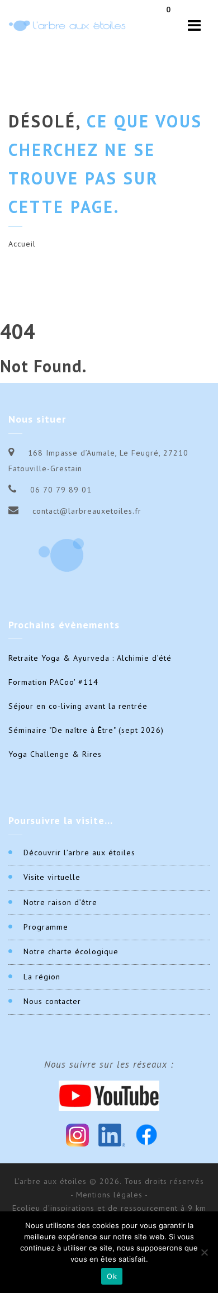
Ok (112, 1276)
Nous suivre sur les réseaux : (109, 1064)
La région (41, 977)
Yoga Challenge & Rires (55, 754)
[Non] (204, 1252)
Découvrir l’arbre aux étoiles (79, 852)
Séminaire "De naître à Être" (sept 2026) (86, 730)
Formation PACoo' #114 (53, 682)
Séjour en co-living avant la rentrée (78, 706)
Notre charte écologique (71, 951)
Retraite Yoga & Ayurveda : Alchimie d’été (90, 658)
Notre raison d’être (60, 902)
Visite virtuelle (51, 877)
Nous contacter (52, 1001)
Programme (45, 927)
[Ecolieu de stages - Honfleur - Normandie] (67, 25)
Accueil (22, 244)
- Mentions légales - (109, 1195)
